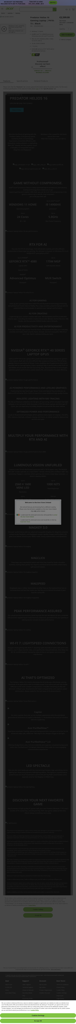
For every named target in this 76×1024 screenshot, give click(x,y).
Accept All (38, 1021)
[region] (38, 1012)
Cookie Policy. (34, 1010)
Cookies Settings (38, 1015)
